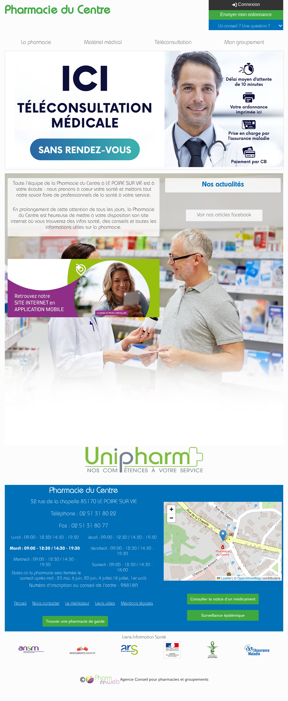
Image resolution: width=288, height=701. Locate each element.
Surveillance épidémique (223, 615)
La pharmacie (36, 43)
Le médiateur (77, 604)
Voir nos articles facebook (224, 215)
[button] (222, 535)
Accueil (20, 604)
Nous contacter (45, 604)
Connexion (248, 4)
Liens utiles (105, 604)
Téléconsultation (173, 43)
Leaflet (225, 578)
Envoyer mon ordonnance (246, 14)
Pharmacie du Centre (58, 11)
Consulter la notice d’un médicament (222, 599)
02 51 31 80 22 (98, 514)
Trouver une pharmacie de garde (75, 621)
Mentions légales (137, 604)
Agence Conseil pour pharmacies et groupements (163, 679)
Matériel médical (103, 43)
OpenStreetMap (249, 578)
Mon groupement (244, 43)
